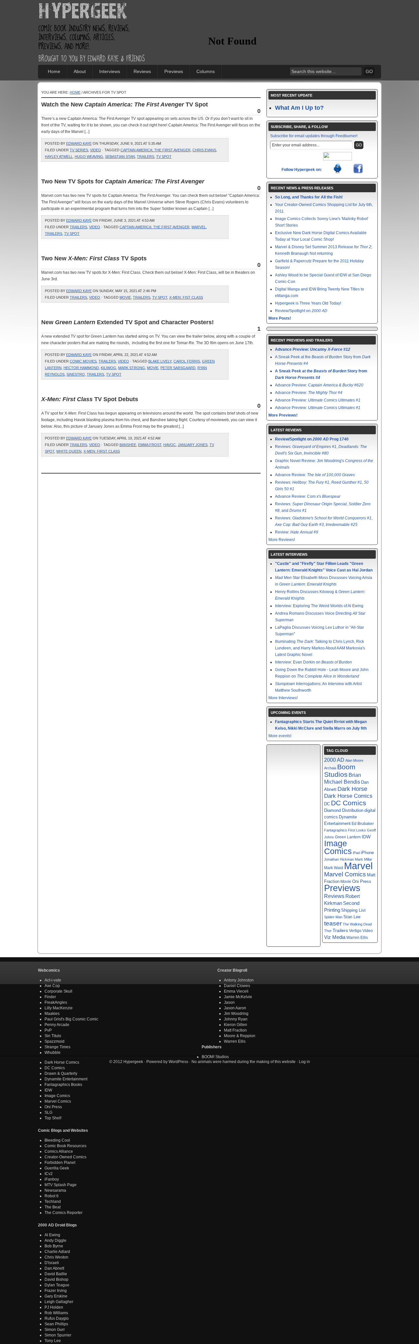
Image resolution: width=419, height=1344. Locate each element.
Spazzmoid (54, 1041)
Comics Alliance (59, 1151)
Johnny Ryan (235, 1019)
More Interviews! (283, 698)
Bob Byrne (54, 1246)
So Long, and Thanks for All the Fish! (309, 197)
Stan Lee (351, 916)
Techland (53, 1201)
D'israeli (52, 1262)
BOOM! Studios (215, 1057)
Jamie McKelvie (238, 997)
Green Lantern (348, 837)
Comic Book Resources (65, 1146)
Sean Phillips (56, 1324)
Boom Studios (339, 770)
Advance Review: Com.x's (307, 496)
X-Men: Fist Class (186, 297)
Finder (50, 997)
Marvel (198, 227)
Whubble (53, 1052)
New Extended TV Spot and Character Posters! (127, 322)
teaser (333, 923)
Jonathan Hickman (339, 859)
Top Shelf (53, 1118)
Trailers (145, 157)
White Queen (69, 451)
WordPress (178, 1061)
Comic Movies (83, 361)
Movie (125, 297)
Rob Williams (56, 1313)
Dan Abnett (54, 1268)
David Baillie (56, 1274)
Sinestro (75, 374)
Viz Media (334, 937)
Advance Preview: (312, 349)
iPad (356, 853)
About (80, 71)
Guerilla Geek (57, 1168)
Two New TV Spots (94, 258)
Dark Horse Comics (348, 796)
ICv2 (49, 1173)
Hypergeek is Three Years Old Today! (308, 303)
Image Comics (338, 847)
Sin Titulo (53, 1036)
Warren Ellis (357, 937)
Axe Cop (52, 985)
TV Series (79, 150)
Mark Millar (363, 859)
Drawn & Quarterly (61, 1073)
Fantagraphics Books (63, 1084)
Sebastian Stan (120, 157)
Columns (205, 71)
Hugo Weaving (89, 157)
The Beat (53, 1207)
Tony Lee (53, 1340)
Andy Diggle (55, 1240)
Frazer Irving (56, 1290)
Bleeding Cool (57, 1140)
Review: (296, 532)
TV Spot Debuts (89, 399)
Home (54, 71)
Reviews (142, 71)
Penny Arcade (57, 1024)
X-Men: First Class (101, 451)
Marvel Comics (345, 874)
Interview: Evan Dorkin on (313, 662)
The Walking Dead (357, 924)
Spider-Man (333, 917)
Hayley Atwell (59, 157)
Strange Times (57, 1047)
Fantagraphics (335, 830)
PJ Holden (54, 1307)
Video (95, 150)
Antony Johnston (239, 980)
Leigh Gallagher (59, 1301)
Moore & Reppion (239, 1036)
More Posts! (279, 318)
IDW (366, 836)
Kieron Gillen (235, 1024)
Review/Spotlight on (301, 310)
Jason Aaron (235, 1008)
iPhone (367, 852)
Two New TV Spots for (122, 181)
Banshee (127, 445)
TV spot (164, 157)
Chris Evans (204, 150)
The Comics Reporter (63, 1212)
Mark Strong (131, 368)
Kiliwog (108, 368)
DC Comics (348, 803)
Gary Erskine (56, 1296)
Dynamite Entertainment (66, 1079)
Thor (328, 931)
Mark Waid (333, 868)
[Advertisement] (284, 21)
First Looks (357, 830)
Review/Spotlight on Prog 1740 (312, 439)
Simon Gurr (55, 1329)
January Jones (193, 445)
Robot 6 (52, 1196)
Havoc (169, 445)
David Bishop (56, 1279)
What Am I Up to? (299, 107)
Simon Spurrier (58, 1335)
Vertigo (355, 930)
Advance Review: (315, 475)
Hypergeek (92, 12)
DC (327, 804)
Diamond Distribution (343, 810)
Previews (173, 71)
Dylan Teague (57, 1285)
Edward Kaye (79, 143)
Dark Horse (352, 789)
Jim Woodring (236, 1013)
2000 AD (334, 760)
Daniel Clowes (237, 985)
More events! (279, 736)
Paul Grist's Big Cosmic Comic (71, 1019)
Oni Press (361, 881)
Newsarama (55, 1190)
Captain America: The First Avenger (155, 150)
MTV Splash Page (61, 1185)
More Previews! (283, 415)
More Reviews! (281, 539)
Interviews (109, 71)
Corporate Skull (58, 991)
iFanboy (52, 1179)
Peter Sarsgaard (177, 368)
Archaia (330, 768)
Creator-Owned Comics (65, 1157)
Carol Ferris (186, 361)
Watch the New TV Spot (124, 104)
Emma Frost (149, 445)
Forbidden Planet (60, 1162)
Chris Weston (56, 1257)
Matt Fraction (235, 1030)
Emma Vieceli (236, 991)
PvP (48, 1030)
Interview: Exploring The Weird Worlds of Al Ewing (319, 606)
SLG (48, 1112)
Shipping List (353, 910)
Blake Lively (160, 361)
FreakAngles (56, 1002)
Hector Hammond (81, 368)
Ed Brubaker (363, 823)
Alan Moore (354, 760)
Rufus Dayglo (57, 1318)
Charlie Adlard (57, 1251)
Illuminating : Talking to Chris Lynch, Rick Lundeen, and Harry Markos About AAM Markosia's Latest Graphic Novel (320, 648)
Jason (229, 1002)
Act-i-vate (53, 980)
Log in (304, 1061)
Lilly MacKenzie (59, 1008)
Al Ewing (52, 1235)
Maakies (52, 1013)
